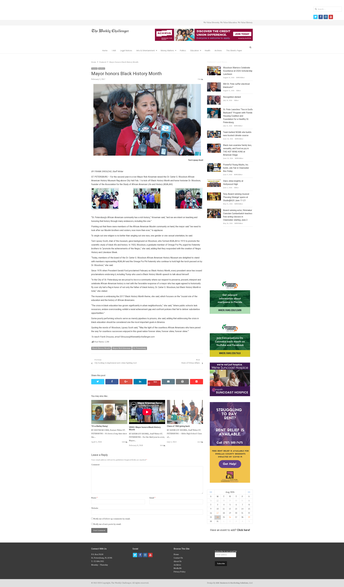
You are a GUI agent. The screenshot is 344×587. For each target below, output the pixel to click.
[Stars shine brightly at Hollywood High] (214, 181)
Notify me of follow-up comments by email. (111, 519)
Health (207, 50)
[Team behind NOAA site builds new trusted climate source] (214, 132)
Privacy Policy (179, 572)
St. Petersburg (139, 348)
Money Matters (167, 50)
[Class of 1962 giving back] (185, 401)
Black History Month (101, 348)
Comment (95, 464)
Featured (94, 68)
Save (155, 382)
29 (249, 517)
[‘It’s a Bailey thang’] (109, 401)
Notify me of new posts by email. (107, 524)
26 (230, 517)
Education (194, 50)
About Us (178, 561)
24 (217, 517)
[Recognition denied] (214, 97)
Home (105, 50)
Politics (183, 50)
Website (94, 508)
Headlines (102, 68)
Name (94, 498)
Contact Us (178, 558)
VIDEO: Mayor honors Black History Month (145, 428)
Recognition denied (232, 97)
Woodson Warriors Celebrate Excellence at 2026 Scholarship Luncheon (237, 71)
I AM (114, 50)
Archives (218, 50)
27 (217, 501)
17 (217, 513)
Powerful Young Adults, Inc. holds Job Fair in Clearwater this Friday (236, 168)
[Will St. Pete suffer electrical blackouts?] (214, 84)
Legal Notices (126, 50)
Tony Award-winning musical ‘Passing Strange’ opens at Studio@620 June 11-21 (236, 197)
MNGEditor (240, 78)
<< (211, 492)
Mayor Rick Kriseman (122, 348)
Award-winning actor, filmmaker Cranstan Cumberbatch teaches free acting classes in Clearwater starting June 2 (237, 215)
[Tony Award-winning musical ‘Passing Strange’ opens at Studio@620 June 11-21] (214, 194)
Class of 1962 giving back (178, 426)
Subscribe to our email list (226, 551)
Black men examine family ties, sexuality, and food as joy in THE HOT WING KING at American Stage (237, 150)
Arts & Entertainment (145, 50)
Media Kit (178, 568)
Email (152, 498)
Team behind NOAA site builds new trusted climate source (237, 134)
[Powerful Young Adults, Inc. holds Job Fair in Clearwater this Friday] (214, 165)
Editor (238, 91)
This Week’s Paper (234, 50)
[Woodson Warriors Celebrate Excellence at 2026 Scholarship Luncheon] (214, 68)
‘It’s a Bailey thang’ (99, 426)
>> (249, 492)
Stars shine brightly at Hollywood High (233, 182)
